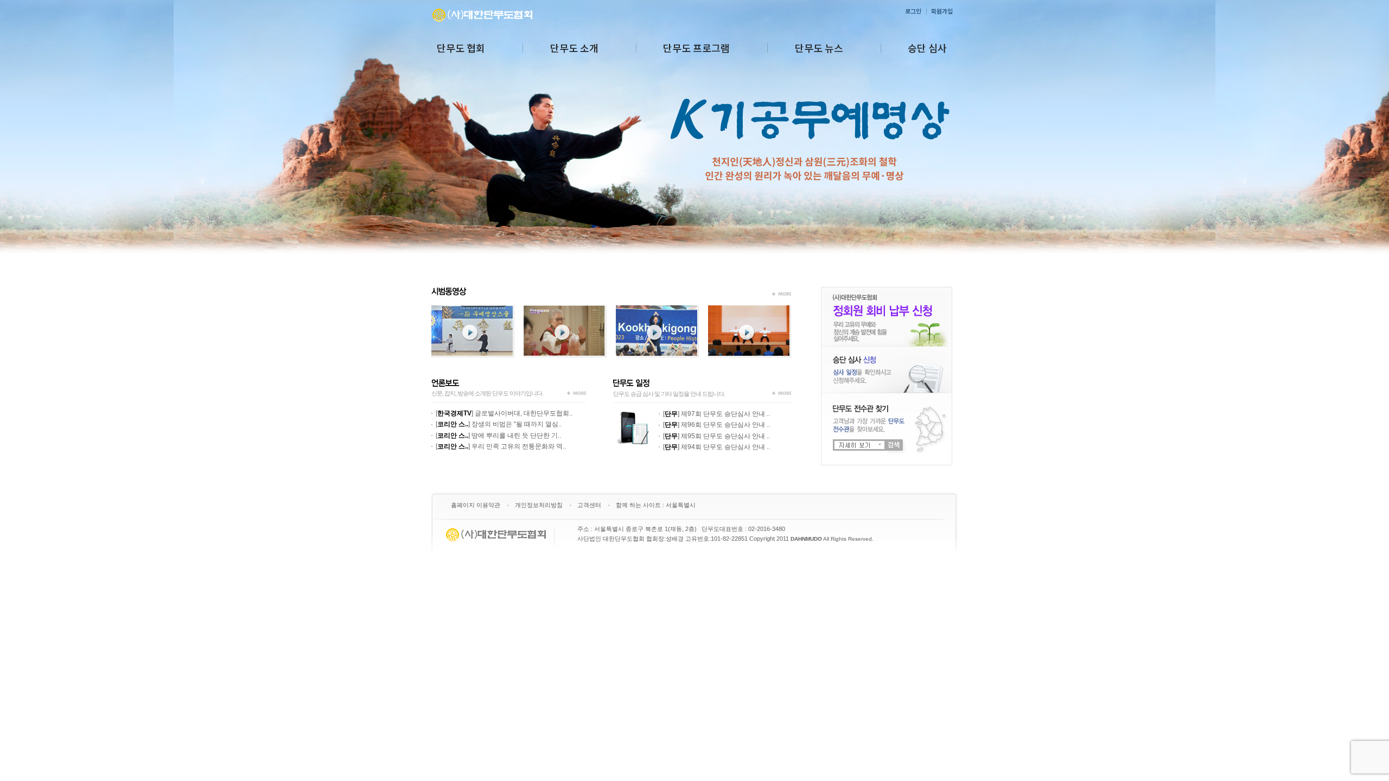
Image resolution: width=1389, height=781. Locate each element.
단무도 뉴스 (819, 48)
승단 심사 (927, 48)
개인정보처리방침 (539, 505)
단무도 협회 (461, 48)
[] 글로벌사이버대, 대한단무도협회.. (504, 413)
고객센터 (589, 505)
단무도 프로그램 (696, 48)
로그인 (913, 11)
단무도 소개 (574, 48)
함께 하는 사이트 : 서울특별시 (656, 505)
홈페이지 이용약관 (475, 505)
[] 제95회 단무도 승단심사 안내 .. (716, 436)
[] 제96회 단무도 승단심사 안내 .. (716, 424)
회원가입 (942, 11)
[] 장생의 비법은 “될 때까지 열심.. (499, 424)
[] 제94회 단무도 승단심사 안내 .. (716, 447)
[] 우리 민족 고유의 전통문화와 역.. (501, 446)
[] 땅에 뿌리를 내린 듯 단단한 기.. (498, 435)
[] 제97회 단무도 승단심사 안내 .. (716, 414)
